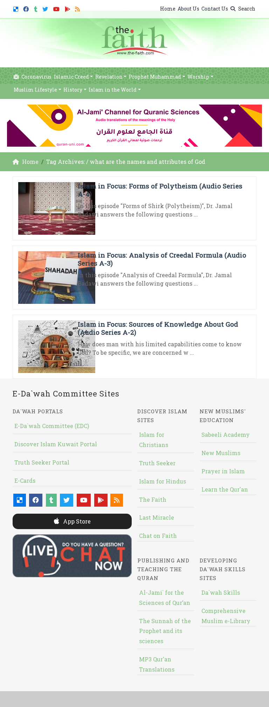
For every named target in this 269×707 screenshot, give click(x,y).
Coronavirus (35, 76)
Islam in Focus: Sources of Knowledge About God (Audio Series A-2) (158, 328)
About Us (188, 8)
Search (246, 8)
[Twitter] (46, 8)
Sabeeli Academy (225, 434)
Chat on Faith (158, 535)
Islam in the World (113, 89)
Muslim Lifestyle (35, 89)
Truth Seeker (157, 463)
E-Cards (24, 480)
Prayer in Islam (223, 471)
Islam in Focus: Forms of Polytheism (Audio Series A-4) (160, 189)
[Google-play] (68, 8)
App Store (76, 521)
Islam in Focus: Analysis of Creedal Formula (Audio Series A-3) (162, 259)
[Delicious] (16, 8)
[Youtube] (57, 8)
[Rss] (78, 8)
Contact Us (214, 8)
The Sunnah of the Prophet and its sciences (165, 631)
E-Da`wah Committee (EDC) (51, 425)
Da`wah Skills (220, 592)
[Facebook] (26, 8)
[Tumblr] (36, 8)
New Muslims (220, 452)
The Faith (152, 499)
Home (167, 8)
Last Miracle (156, 517)
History (72, 89)
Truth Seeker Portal (41, 462)
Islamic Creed (71, 76)
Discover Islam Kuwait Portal (55, 444)
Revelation (109, 76)
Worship (198, 76)
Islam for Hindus (162, 481)
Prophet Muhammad (155, 76)
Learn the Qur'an (224, 489)
